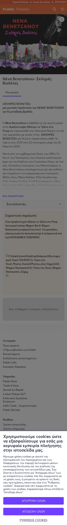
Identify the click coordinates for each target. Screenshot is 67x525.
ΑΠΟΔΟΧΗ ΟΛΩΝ (33, 511)
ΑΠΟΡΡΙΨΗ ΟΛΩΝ (33, 500)
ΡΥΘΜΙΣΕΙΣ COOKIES (33, 520)
